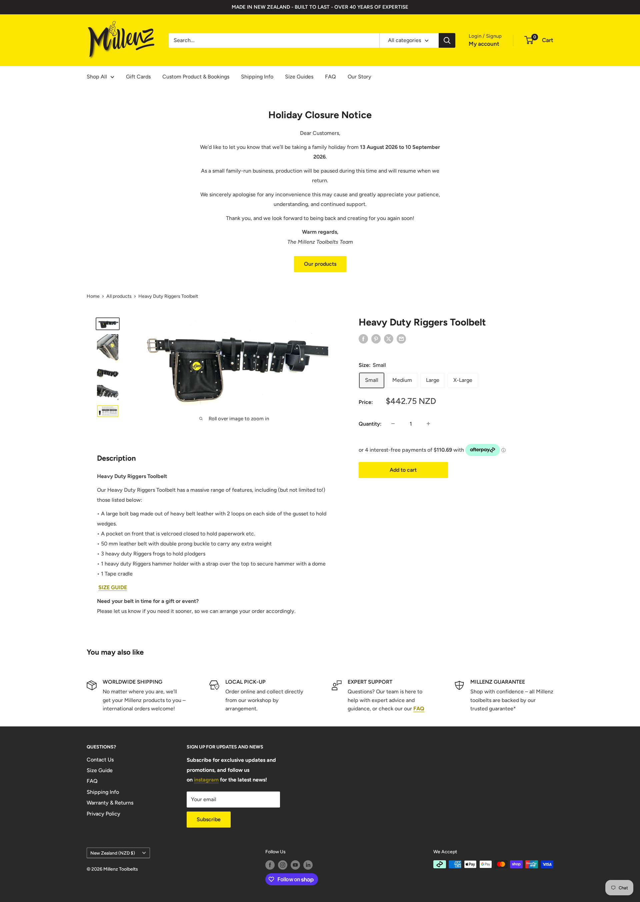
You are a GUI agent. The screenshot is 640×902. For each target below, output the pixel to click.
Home (93, 296)
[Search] (447, 40)
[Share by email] (401, 338)
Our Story (359, 76)
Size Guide (100, 770)
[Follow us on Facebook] (270, 865)
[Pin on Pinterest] (376, 338)
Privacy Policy (103, 814)
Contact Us (100, 759)
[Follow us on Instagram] (282, 865)
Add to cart (403, 469)
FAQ (330, 76)
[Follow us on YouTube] (295, 865)
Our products (320, 264)
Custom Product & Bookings (195, 76)
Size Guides (299, 76)
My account (484, 43)
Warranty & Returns (110, 803)
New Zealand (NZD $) (112, 853)
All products (119, 296)
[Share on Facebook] (363, 338)
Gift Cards (138, 76)
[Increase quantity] (428, 424)
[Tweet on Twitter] (388, 338)
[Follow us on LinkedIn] (308, 865)
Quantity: (370, 423)
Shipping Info (257, 76)
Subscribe (209, 819)
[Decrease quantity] (393, 424)
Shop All (97, 76)
